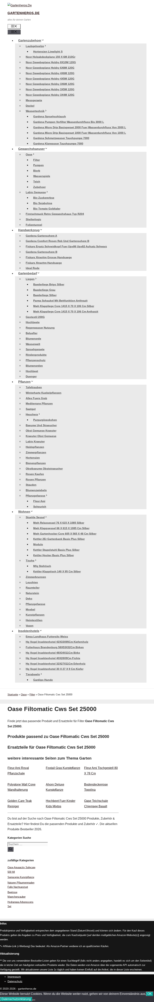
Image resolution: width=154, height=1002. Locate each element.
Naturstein (32, 593)
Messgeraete (34, 100)
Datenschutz (15, 981)
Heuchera (32, 414)
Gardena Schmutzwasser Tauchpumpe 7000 (61, 138)
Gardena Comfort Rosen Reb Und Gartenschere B (57, 240)
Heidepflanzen (35, 446)
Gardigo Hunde (43, 679)
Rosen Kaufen (35, 474)
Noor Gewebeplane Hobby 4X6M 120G (50, 73)
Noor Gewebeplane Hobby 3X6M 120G (50, 83)
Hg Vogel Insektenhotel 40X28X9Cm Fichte (53, 658)
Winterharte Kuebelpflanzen (43, 392)
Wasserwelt (33, 344)
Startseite (13, 694)
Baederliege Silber (45, 295)
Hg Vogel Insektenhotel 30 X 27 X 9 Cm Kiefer (54, 668)
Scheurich (39, 506)
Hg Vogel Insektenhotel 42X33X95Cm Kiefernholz (57, 641)
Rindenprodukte (36, 354)
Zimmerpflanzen (36, 452)
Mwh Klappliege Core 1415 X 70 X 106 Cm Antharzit (65, 311)
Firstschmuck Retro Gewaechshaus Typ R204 (55, 213)
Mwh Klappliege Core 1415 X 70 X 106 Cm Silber (63, 306)
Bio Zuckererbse (43, 197)
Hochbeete (33, 322)
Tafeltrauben (34, 387)
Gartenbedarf (27, 273)
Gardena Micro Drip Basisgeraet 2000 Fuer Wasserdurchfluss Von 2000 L (79, 127)
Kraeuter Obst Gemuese (41, 436)
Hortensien (33, 457)
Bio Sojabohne (42, 203)
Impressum (14, 976)
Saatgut (31, 408)
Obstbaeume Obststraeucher (44, 468)
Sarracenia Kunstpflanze (21, 877)
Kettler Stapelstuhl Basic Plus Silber (56, 549)
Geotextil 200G (35, 316)
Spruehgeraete (35, 349)
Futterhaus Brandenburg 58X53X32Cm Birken (55, 647)
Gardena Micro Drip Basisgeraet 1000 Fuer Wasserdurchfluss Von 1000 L (79, 132)
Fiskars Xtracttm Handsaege (44, 262)
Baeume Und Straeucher (41, 425)
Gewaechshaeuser (31, 148)
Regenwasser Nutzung (40, 327)
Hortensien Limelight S (48, 51)
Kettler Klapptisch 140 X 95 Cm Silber (57, 571)
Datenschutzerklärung (16, 999)
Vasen (29, 625)
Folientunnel (34, 224)
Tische (30, 560)
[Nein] (33, 1000)
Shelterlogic (33, 219)
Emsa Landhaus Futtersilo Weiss (47, 636)
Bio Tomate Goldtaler (46, 208)
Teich (36, 181)
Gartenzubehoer (29, 40)
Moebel (30, 609)
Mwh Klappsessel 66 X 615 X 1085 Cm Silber (61, 528)
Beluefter (31, 333)
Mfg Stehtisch (42, 565)
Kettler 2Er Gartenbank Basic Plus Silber (59, 538)
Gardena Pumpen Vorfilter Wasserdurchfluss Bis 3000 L (68, 121)
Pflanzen (24, 381)
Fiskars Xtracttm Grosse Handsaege (49, 257)
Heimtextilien (34, 620)
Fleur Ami (39, 501)
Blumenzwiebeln (36, 490)
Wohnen (24, 511)
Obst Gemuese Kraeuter (41, 430)
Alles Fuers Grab (36, 398)
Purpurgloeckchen (45, 419)
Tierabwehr (33, 674)
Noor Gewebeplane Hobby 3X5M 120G (50, 89)
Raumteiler (32, 587)
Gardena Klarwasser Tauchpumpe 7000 (58, 143)
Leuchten (32, 582)
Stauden (31, 484)
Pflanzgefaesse (35, 495)
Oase (29, 154)
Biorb (36, 170)
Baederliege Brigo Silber (48, 284)
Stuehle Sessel (35, 517)
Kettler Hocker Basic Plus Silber (53, 555)
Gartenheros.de (24, 13)
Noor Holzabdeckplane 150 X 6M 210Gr (50, 56)
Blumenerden (34, 365)
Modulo (38, 544)
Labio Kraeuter (35, 441)
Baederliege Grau (44, 289)
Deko (29, 598)
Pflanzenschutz (35, 360)
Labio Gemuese (36, 192)
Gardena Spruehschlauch (49, 116)
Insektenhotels (28, 631)
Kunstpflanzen (35, 614)
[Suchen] (11, 849)
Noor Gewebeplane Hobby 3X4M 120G (50, 94)
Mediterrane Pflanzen (39, 403)
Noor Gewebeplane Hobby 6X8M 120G (50, 67)
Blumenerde (33, 338)
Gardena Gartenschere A (41, 235)
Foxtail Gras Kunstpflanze (63, 768)
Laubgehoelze (35, 46)
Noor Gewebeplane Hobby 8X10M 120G (51, 62)
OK (149, 993)
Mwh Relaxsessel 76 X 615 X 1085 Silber (58, 522)
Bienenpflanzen (36, 463)
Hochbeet (32, 371)
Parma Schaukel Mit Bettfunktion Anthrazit (60, 300)
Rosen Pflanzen (36, 479)
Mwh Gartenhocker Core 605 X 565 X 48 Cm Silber (64, 533)
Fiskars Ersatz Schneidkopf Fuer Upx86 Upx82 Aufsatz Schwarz (66, 246)
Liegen (30, 278)
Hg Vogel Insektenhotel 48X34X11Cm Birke (53, 652)
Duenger (31, 376)
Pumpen (38, 165)
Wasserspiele (41, 176)
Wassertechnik (35, 110)
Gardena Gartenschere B (41, 251)
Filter (36, 159)
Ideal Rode (32, 268)
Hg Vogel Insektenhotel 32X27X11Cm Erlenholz (55, 663)
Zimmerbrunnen (36, 576)
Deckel (30, 105)
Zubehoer (39, 186)
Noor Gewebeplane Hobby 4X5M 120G (50, 78)
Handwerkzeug (29, 230)
